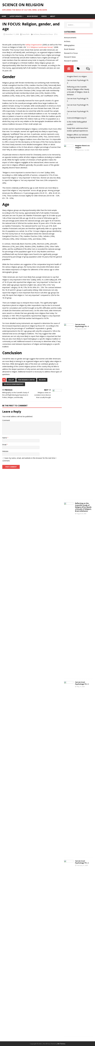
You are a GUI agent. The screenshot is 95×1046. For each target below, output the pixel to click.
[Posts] (69, 68)
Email (4, 444)
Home (4, 16)
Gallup (11, 380)
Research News (70, 57)
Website (5, 451)
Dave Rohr (26, 34)
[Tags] (78, 68)
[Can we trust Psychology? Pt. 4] (68, 496)
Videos (44, 16)
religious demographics (13, 384)
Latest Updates (16, 16)
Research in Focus (46, 34)
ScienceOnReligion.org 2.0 (76, 118)
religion (42, 380)
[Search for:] (78, 25)
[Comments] (88, 68)
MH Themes (61, 1044)
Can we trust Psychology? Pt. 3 (81, 683)
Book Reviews (32, 16)
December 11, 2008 (12, 34)
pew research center (26, 380)
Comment (6, 420)
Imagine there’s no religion (77, 76)
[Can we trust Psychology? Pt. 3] (68, 854)
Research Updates (71, 61)
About (52, 16)
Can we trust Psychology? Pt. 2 (81, 862)
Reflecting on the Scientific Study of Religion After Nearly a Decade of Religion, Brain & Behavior (83, 507)
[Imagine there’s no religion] (68, 317)
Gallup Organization (33, 45)
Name (4, 438)
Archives (36, 34)
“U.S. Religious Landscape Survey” (39, 47)
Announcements (70, 37)
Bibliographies (69, 45)
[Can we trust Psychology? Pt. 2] (68, 1032)
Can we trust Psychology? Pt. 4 (81, 325)
